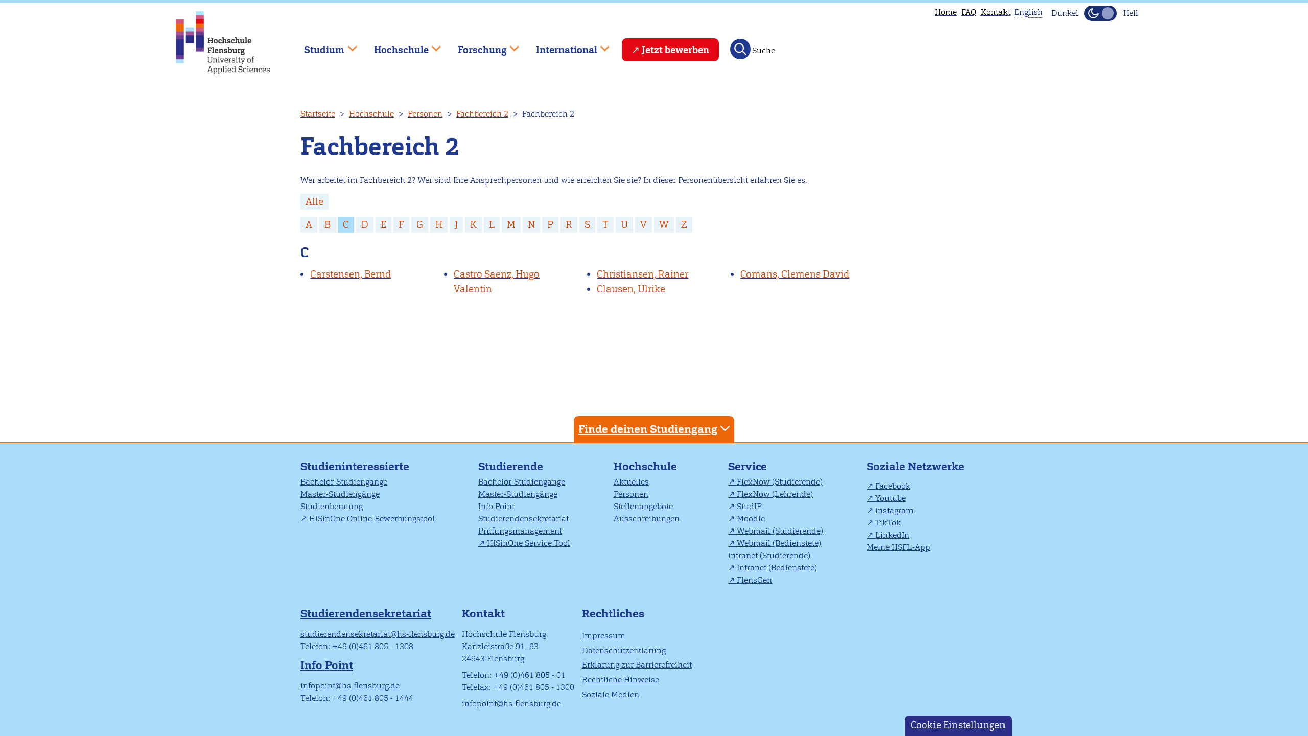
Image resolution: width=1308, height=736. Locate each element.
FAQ (968, 12)
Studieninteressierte (354, 466)
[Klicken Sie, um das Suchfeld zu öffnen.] (740, 49)
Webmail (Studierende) (780, 530)
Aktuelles (631, 481)
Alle (314, 201)
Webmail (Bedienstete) (779, 543)
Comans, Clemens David (794, 274)
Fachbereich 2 (482, 113)
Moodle (751, 518)
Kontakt (995, 12)
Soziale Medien (610, 694)
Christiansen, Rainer (642, 274)
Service (747, 466)
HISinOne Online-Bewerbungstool (372, 518)
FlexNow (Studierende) (780, 481)
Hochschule (371, 113)
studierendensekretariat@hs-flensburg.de (377, 634)
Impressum (603, 635)
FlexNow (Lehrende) (775, 494)
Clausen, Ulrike (631, 289)
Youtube (890, 498)
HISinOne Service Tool (528, 543)
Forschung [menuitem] (475, 45)
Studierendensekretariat (523, 518)
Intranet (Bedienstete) (777, 567)
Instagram (894, 510)
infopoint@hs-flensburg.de (350, 685)
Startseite (317, 113)
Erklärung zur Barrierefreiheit (637, 664)
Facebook (892, 485)
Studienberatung (331, 506)
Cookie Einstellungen (958, 725)
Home (946, 12)
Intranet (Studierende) (769, 555)
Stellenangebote (643, 506)
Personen (425, 113)
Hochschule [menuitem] (394, 45)
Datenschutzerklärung (624, 650)
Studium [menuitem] (316, 45)
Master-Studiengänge (340, 494)
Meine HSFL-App (898, 547)
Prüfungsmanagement (520, 530)
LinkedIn (892, 535)
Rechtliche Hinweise (620, 679)
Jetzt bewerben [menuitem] (675, 49)
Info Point (496, 506)
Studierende (510, 466)
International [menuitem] (559, 45)
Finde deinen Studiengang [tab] (647, 429)
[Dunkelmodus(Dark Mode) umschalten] (1100, 13)
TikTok (888, 522)
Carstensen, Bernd (350, 274)
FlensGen (754, 579)
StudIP (749, 506)
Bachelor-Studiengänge (343, 481)
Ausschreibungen (647, 518)
